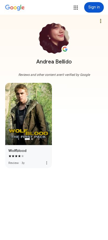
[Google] (15, 8)
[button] (76, 7)
